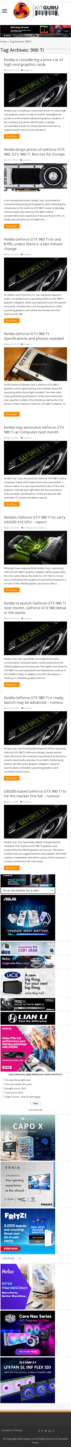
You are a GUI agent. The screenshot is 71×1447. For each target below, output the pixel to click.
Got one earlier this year (18, 1084)
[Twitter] (45, 1431)
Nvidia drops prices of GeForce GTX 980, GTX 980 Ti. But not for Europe (34, 152)
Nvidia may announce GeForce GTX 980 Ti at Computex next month (34, 430)
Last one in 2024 (14, 1092)
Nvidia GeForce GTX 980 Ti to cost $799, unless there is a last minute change (33, 244)
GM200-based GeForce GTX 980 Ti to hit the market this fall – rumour (35, 793)
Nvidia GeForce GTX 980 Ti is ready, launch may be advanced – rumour (34, 700)
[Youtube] (49, 1431)
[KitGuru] (35, 9)
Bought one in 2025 (15, 1088)
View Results (36, 1109)
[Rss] (39, 1431)
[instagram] (53, 1431)
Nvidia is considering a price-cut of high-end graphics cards (33, 62)
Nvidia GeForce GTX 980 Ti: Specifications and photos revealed (34, 336)
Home (3, 41)
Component (30, 527)
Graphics (27, 70)
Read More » (11, 136)
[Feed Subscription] (69, 49)
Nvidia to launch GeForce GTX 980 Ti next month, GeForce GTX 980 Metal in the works (35, 608)
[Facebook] (42, 1431)
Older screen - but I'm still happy (22, 1096)
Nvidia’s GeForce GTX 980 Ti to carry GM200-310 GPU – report (34, 519)
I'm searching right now (17, 1080)
